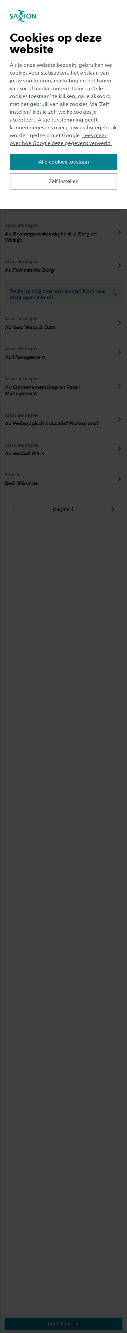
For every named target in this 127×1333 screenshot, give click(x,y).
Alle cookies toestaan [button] (63, 162)
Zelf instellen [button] (63, 181)
